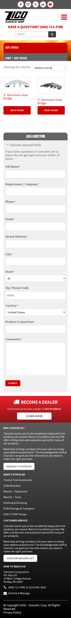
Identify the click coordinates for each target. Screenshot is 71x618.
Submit (13, 383)
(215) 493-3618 (37, 587)
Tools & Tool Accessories (17, 480)
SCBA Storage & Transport (18, 508)
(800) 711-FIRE (16, 587)
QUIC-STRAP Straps (15, 514)
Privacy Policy (12, 612)
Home (8, 58)
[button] (64, 17)
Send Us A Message (19, 593)
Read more (17, 110)
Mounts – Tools (12, 497)
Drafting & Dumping (15, 502)
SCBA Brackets (12, 485)
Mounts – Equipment (15, 491)
